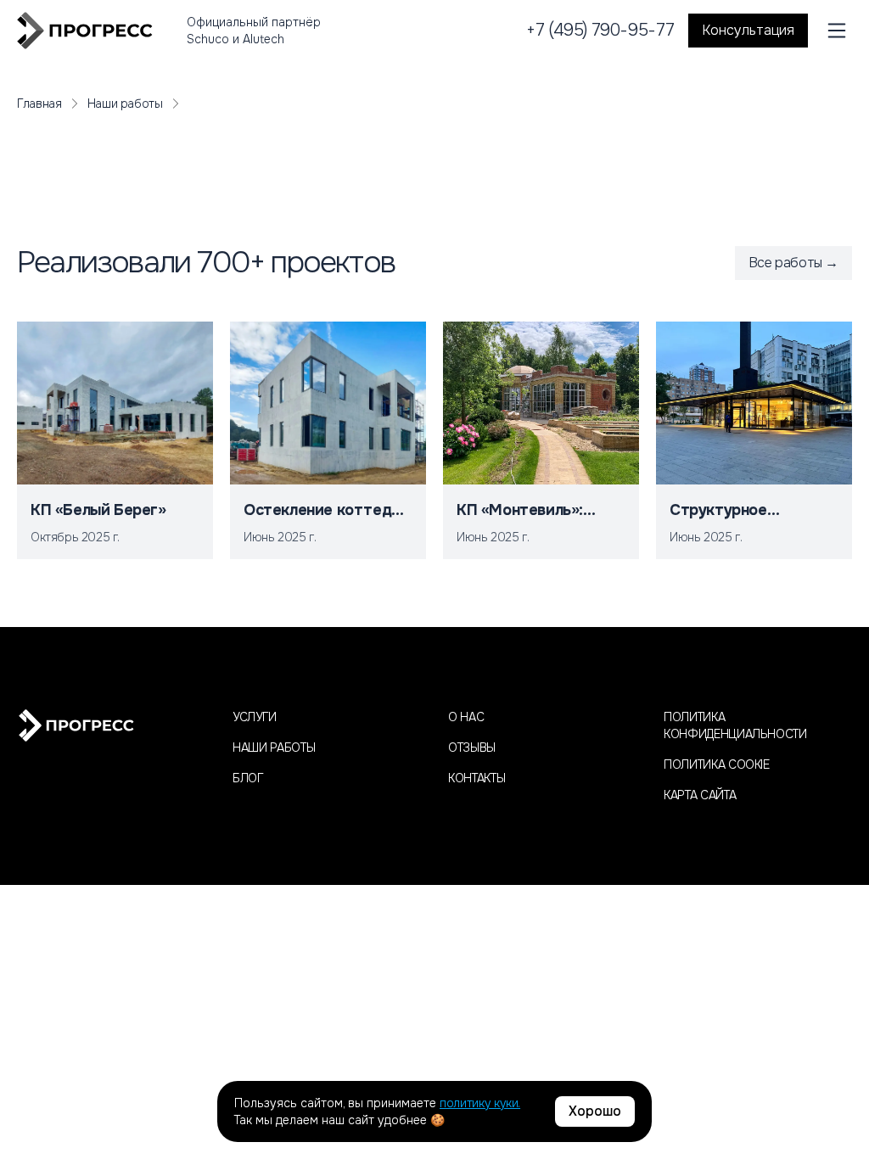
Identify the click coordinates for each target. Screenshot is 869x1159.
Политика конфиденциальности (735, 725)
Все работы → (793, 263)
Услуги (255, 717)
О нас (466, 717)
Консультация (748, 30)
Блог (248, 778)
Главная (39, 103)
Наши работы (125, 103)
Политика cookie (717, 764)
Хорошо (595, 1111)
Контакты (476, 778)
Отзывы (472, 747)
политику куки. (480, 1103)
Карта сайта (700, 795)
